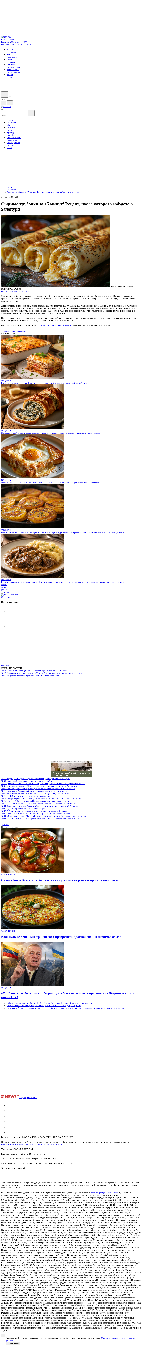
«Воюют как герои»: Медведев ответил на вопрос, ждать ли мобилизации (39, 786)
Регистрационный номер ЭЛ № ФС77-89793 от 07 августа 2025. (31, 1144)
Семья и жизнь (8, 874)
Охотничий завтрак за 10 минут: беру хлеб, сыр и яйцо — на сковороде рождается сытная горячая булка (50, 482)
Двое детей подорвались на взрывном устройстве (27, 781)
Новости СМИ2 (8, 666)
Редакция (24, 1097)
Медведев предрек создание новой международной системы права (35, 778)
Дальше (5, 824)
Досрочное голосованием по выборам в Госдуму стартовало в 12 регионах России (43, 783)
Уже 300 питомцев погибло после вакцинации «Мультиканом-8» (35, 793)
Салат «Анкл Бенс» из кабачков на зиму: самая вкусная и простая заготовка (59, 880)
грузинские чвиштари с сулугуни (55, 325)
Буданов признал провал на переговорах (23, 808)
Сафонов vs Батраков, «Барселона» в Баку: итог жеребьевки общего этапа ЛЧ (40, 818)
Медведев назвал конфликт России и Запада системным (30, 676)
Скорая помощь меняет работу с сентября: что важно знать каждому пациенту (44, 1005)
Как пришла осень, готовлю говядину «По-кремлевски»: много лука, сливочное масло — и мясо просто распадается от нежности (63, 582)
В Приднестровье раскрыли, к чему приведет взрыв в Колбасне (34, 811)
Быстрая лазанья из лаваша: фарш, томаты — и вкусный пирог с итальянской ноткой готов (44, 383)
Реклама (33, 1097)
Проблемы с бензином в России (16, 44)
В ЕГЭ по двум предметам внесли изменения (25, 796)
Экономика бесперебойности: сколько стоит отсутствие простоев (35, 791)
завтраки (5, 592)
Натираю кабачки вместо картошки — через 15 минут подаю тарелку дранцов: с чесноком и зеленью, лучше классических (65, 1008)
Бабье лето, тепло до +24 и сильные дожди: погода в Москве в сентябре (38, 803)
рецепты (5, 589)
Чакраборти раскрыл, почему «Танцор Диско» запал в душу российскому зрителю (43, 673)
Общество (6, 380)
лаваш (4, 584)
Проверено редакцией (15, 331)
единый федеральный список (105, 1192)
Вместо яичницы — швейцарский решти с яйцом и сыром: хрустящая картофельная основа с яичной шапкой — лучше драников (62, 532)
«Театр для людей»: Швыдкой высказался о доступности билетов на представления (43, 816)
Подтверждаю (13, 1343)
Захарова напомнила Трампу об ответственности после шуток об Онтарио (39, 806)
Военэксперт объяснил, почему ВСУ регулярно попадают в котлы (35, 813)
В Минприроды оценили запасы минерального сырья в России (34, 671)
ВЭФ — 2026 (7, 39)
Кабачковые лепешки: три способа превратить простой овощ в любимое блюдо (61, 937)
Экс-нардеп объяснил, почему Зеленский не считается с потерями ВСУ (38, 788)
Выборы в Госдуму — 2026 (14, 42)
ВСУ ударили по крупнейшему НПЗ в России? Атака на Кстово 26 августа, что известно (49, 1003)
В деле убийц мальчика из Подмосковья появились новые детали (35, 801)
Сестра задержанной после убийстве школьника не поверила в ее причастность (42, 798)
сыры (3, 587)
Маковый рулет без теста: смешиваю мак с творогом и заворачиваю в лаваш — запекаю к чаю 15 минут (50, 433)
